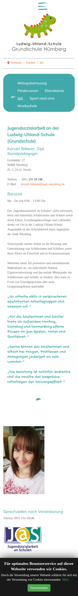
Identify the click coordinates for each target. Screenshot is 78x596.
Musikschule (27, 106)
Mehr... (66, 579)
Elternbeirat (54, 90)
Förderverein (28, 90)
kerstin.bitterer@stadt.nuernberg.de (43, 184)
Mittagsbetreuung (32, 83)
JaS (20, 98)
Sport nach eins (42, 98)
